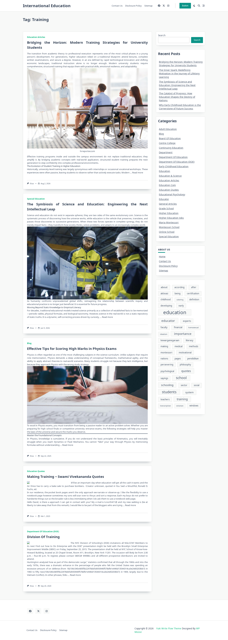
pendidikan (193, 358)
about (164, 287)
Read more (137, 172)
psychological (167, 371)
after (193, 287)
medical (178, 346)
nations (164, 358)
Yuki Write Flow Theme (168, 628)
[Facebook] (159, 5)
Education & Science (170, 175)
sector (184, 385)
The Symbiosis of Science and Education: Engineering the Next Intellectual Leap (177, 85)
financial (178, 327)
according (179, 287)
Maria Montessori (169, 222)
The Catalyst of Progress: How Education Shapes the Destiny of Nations (177, 97)
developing (166, 305)
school (181, 377)
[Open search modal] (199, 5)
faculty (164, 327)
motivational (185, 352)
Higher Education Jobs (171, 217)
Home (162, 256)
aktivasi (164, 293)
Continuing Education (171, 147)
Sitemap (148, 5)
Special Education (36, 198)
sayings (164, 378)
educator (168, 320)
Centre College (167, 143)
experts (187, 321)
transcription (165, 406)
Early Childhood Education (173, 166)
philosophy (185, 364)
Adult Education (168, 129)
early (181, 305)
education (45, 215)
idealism (163, 334)
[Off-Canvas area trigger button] (203, 5)
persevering (167, 364)
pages (178, 358)
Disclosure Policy (133, 5)
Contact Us (117, 5)
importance (182, 334)
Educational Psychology (172, 194)
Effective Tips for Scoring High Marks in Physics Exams (72, 348)
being (177, 293)
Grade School (166, 208)
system (189, 392)
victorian (179, 406)
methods (193, 346)
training (182, 399)
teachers (165, 399)
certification (193, 293)
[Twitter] (164, 5)
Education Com (167, 185)
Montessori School (169, 227)
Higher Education (168, 213)
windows (193, 405)
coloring (180, 299)
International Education (47, 5)
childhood (166, 299)
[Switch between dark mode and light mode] (194, 5)
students (169, 391)
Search (161, 35)
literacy (189, 340)
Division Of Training (43, 537)
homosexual (193, 327)
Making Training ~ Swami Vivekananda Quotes (65, 476)
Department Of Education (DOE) (43, 531)
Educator (164, 199)
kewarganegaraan (170, 340)
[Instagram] (168, 5)
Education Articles (36, 37)
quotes (186, 371)
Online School (166, 231)
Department (165, 152)
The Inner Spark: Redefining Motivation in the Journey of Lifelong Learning (179, 73)
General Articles (168, 203)
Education (164, 171)
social (196, 385)
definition (194, 299)
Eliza (32, 183)
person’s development (38, 56)
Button (185, 5)
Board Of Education (170, 138)
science (103, 354)
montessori (166, 352)
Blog (29, 343)
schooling (167, 385)
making (164, 346)
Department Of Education (173, 157)
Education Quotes (36, 471)
